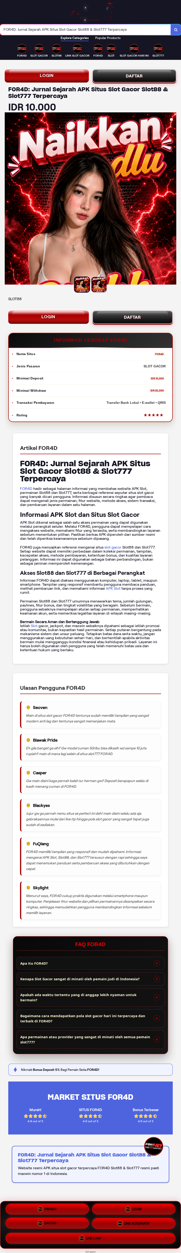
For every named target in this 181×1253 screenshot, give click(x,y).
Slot (34, 626)
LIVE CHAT (93, 1238)
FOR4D (26, 489)
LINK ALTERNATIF (137, 1225)
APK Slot (113, 588)
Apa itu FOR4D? (34, 963)
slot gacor (112, 547)
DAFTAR (134, 76)
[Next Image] (172, 199)
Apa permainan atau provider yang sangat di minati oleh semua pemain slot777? (85, 1039)
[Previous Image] (8, 199)
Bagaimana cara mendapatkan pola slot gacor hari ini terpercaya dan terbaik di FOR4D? (82, 1018)
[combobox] (85, 29)
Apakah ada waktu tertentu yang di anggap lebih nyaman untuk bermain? (78, 997)
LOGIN (47, 75)
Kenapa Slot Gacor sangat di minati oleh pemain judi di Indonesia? (80, 978)
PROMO (50, 1210)
